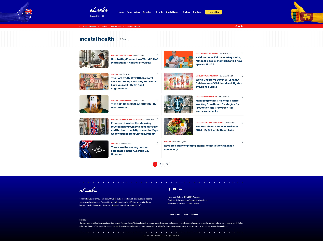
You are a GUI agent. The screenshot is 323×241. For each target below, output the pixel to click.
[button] (231, 12)
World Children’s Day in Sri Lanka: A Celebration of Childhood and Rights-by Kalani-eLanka (219, 83)
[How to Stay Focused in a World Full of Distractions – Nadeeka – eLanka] (94, 59)
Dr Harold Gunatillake (213, 123)
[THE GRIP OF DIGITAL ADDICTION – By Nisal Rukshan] (94, 104)
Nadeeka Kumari (125, 55)
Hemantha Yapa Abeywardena (131, 119)
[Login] (226, 12)
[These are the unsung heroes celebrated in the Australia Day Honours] (94, 149)
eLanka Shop (116, 26)
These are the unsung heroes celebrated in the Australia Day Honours (130, 151)
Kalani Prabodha (211, 76)
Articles (114, 55)
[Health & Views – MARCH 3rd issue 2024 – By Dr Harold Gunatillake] (178, 126)
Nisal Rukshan (125, 100)
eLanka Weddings (90, 26)
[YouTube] (239, 26)
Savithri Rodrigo (211, 53)
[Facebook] (236, 26)
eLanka (98, 10)
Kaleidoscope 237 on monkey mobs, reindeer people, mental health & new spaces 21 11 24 (219, 61)
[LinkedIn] (242, 26)
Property (104, 26)
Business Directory (133, 26)
